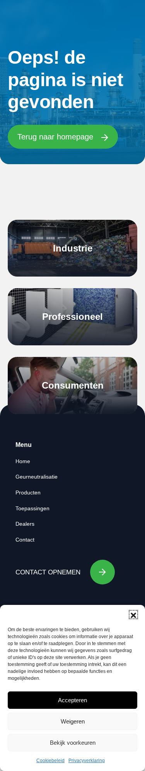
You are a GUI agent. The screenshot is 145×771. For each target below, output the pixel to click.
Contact (24, 540)
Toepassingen (32, 508)
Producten (28, 492)
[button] (133, 614)
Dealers (24, 524)
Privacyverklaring (86, 760)
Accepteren (72, 700)
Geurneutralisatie (36, 477)
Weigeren (73, 721)
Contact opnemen (47, 572)
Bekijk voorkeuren (73, 742)
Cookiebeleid (50, 760)
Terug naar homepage (56, 136)
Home (22, 461)
